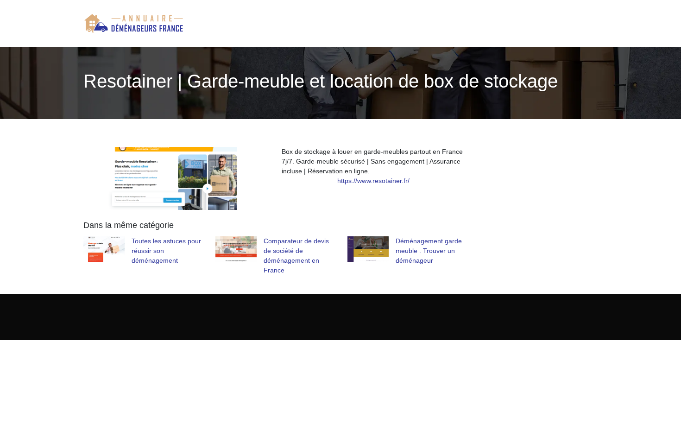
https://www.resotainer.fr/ (373, 180)
